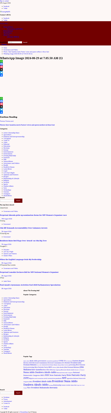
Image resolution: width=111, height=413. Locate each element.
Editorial (6, 144)
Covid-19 (6, 140)
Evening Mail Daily (9, 156)
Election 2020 (27, 363)
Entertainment (8, 31)
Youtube (4, 44)
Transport (6, 194)
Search (2, 198)
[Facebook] (55, 64)
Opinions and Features (10, 175)
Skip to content (4, 1)
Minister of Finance (80, 369)
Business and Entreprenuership (13, 137)
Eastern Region (78, 361)
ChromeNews (24, 412)
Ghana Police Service (63, 365)
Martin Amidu (70, 370)
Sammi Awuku (66, 385)
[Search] (0, 40)
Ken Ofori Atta (48, 370)
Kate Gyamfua (37, 370)
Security (6, 182)
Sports (5, 184)
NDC (47, 375)
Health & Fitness (8, 167)
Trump (25, 388)
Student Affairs (8, 186)
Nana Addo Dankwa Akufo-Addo (39, 372)
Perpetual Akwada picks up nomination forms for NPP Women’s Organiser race (33, 215)
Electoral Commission (39, 363)
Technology (7, 190)
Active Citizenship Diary (11, 133)
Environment (7, 154)
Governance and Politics (15, 29)
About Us (6, 35)
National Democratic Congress (65, 372)
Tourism (6, 192)
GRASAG (54, 367)
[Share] (55, 75)
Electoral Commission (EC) (56, 363)
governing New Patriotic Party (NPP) (39, 367)
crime (5, 142)
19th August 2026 (6, 219)
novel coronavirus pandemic (53, 378)
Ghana (55, 365)
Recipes (5, 177)
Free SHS (39, 365)
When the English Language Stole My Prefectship (20, 259)
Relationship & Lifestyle (11, 178)
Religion (6, 180)
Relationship (57, 385)
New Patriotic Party (58, 375)
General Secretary (47, 365)
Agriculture (7, 135)
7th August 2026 (6, 232)
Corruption (7, 138)
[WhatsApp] (55, 61)
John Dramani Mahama (71, 367)
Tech (5, 188)
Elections (6, 148)
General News (8, 27)
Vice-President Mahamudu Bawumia (42, 387)
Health (5, 165)
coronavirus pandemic (52, 361)
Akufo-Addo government (37, 361)
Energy (5, 150)
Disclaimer (6, 397)
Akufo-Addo (26, 361)
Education (6, 146)
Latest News (7, 169)
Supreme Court (81, 385)
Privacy (5, 399)
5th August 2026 (6, 263)
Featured (6, 157)
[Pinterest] (55, 66)
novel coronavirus (38, 378)
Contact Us (6, 403)
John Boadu (60, 367)
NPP (64, 377)
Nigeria (31, 378)
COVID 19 (62, 361)
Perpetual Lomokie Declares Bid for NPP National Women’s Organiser (29, 272)
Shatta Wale (74, 385)
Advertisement (7, 401)
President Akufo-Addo (42, 381)
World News (7, 33)
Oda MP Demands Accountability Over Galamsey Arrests (23, 228)
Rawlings (51, 385)
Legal (5, 171)
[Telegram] (55, 72)
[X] (55, 69)
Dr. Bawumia (69, 361)
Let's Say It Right (9, 173)
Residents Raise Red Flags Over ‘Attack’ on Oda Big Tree (23, 241)
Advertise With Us (13, 37)
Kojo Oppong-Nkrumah (59, 370)
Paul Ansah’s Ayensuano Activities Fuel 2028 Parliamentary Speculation (30, 285)
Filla (4, 159)
